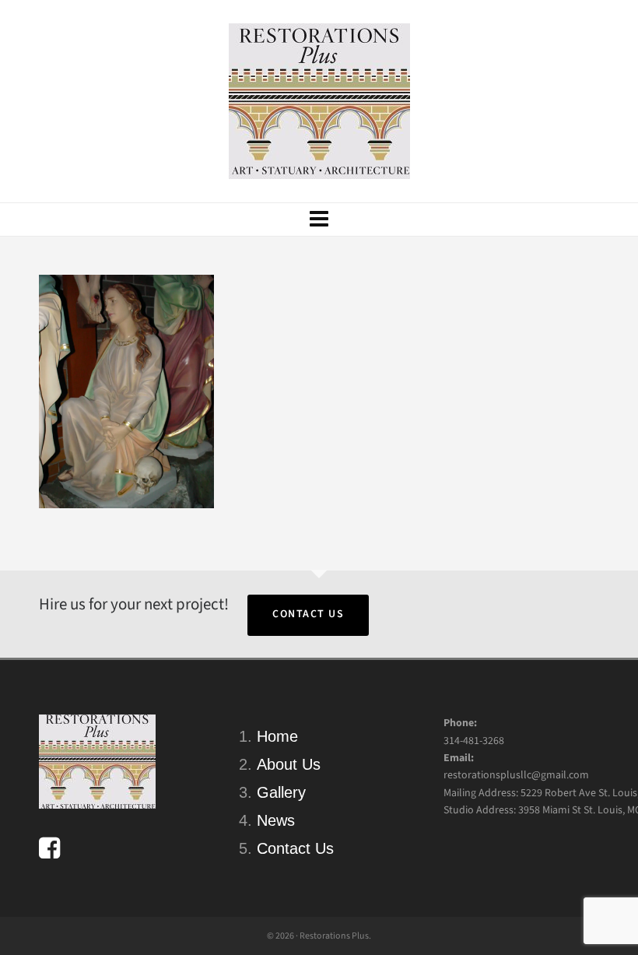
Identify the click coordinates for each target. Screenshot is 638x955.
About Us (289, 764)
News (276, 820)
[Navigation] (319, 219)
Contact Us (308, 613)
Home (277, 736)
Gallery (281, 792)
